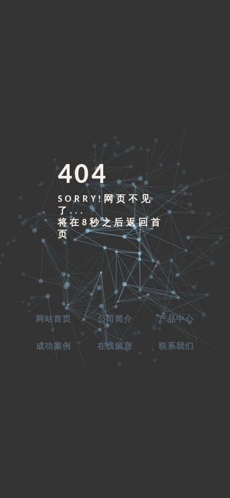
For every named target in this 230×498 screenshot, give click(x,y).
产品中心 (176, 319)
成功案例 (53, 346)
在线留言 (115, 346)
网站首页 (53, 319)
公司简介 (115, 319)
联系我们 (176, 346)
